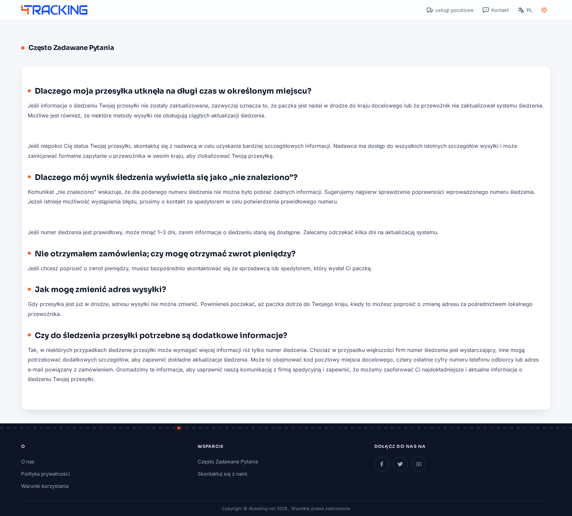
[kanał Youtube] (418, 464)
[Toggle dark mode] (544, 10)
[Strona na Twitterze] (400, 464)
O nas (27, 461)
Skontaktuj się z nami (222, 474)
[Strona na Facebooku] (381, 464)
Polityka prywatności (45, 474)
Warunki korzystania (45, 486)
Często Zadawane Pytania (228, 461)
